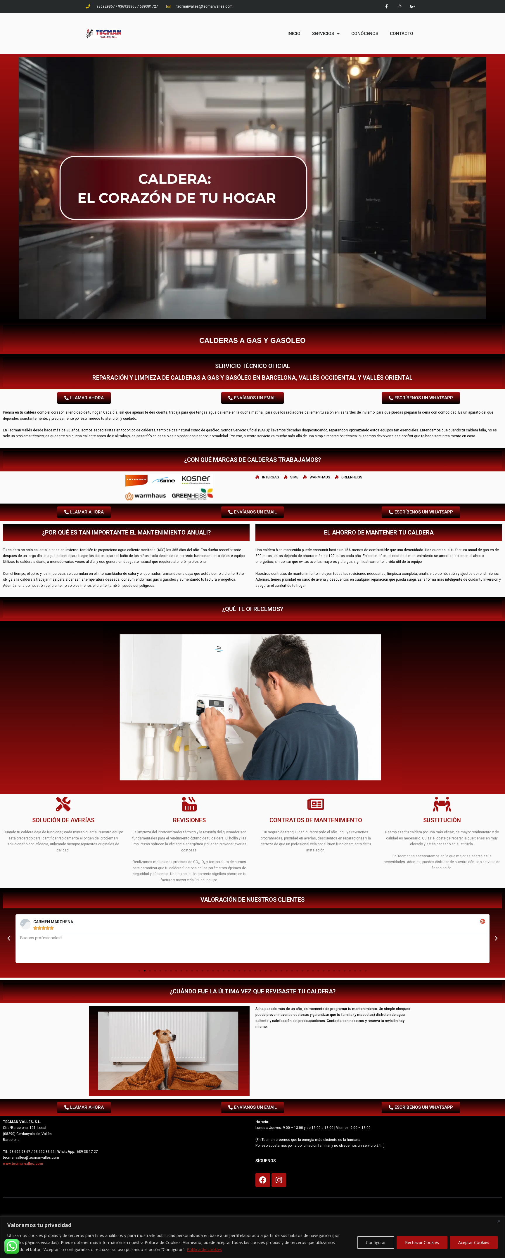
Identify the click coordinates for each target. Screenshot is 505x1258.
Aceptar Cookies (473, 1242)
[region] (252, 1237)
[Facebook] (262, 1180)
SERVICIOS (323, 33)
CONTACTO (401, 33)
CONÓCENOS (364, 33)
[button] (9, 938)
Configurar (376, 1242)
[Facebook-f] (386, 6)
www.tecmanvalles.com (23, 1164)
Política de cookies (204, 1249)
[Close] (498, 1221)
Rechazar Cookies (422, 1242)
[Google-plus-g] (412, 6)
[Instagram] (399, 6)
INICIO (294, 33)
